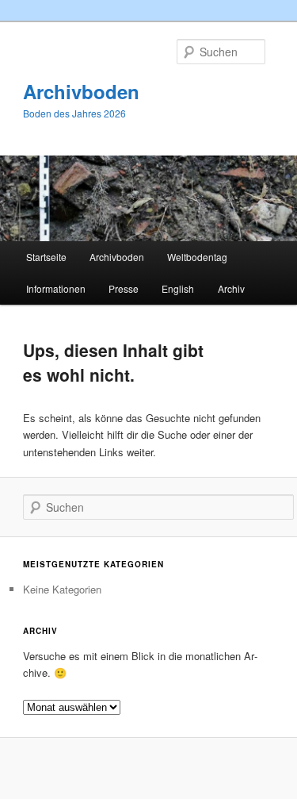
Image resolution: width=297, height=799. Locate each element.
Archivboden (81, 91)
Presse (124, 288)
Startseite (46, 256)
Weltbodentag (197, 256)
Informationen (56, 288)
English (178, 288)
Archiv (231, 288)
